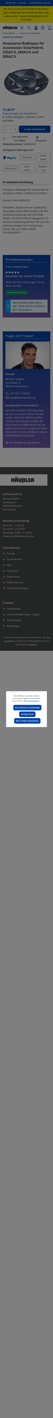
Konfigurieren (27, 714)
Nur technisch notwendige (27, 707)
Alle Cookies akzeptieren (27, 720)
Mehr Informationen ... (32, 701)
